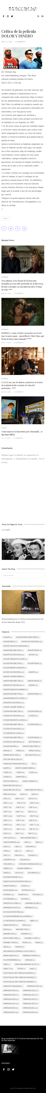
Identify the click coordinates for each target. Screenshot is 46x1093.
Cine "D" (6, 218)
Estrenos (4, 277)
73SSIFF (4, 428)
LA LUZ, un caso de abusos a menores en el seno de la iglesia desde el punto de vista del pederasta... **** (22, 385)
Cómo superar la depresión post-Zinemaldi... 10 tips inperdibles (22, 433)
